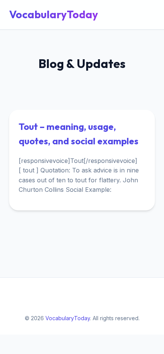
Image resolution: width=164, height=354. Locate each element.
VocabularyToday (53, 14)
